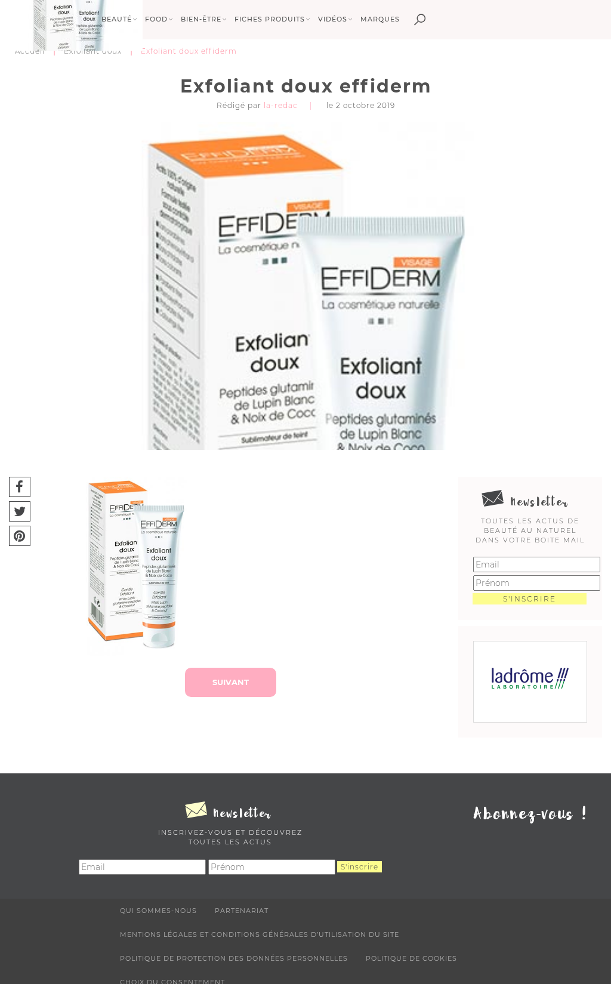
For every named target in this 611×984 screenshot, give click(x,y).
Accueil (30, 51)
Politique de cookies (411, 958)
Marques (380, 19)
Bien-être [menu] (201, 19)
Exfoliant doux (93, 51)
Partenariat (242, 910)
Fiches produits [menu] (269, 19)
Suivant (230, 682)
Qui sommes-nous (158, 910)
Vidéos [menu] (332, 19)
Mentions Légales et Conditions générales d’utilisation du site (259, 934)
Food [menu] (156, 19)
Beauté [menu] (116, 19)
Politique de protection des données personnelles (234, 958)
